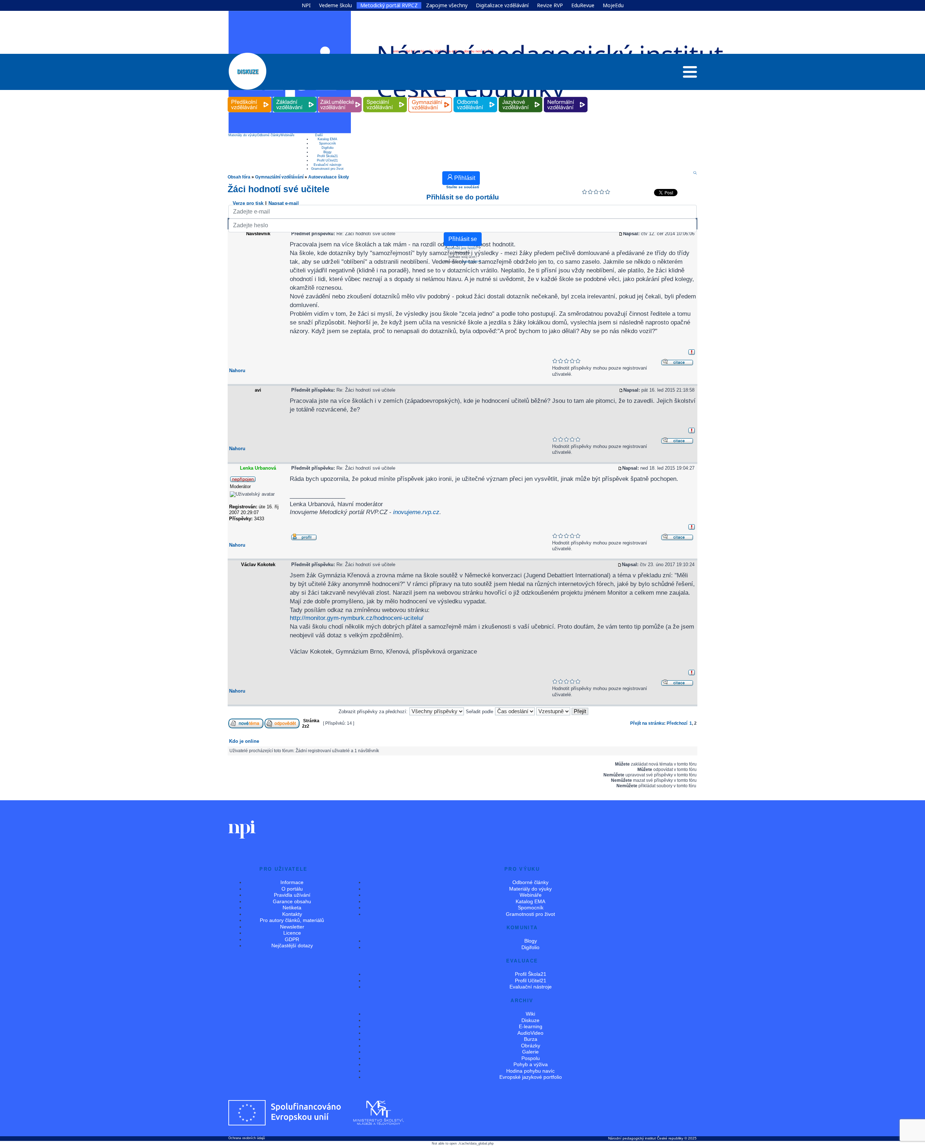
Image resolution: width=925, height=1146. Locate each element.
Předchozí (677, 723)
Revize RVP (550, 5)
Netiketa (292, 907)
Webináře (287, 135)
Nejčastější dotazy (292, 945)
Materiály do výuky (242, 135)
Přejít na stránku (647, 723)
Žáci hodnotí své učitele (279, 189)
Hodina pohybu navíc (530, 1071)
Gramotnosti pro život (327, 169)
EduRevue (582, 5)
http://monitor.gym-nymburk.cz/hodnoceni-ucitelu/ (356, 617)
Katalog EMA (327, 139)
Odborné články (268, 135)
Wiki (530, 1014)
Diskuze (530, 1020)
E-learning (530, 1026)
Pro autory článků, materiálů (292, 920)
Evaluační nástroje (327, 165)
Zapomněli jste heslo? (460, 248)
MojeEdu (613, 5)
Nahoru (237, 370)
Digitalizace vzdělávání (502, 5)
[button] (690, 73)
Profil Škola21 (327, 156)
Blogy (327, 152)
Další (319, 135)
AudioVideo (530, 1033)
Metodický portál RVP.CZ (389, 5)
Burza (530, 1039)
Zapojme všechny (447, 5)
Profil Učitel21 (327, 160)
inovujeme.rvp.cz (416, 512)
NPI (306, 5)
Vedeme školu (335, 5)
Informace (292, 882)
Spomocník (327, 143)
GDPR (292, 939)
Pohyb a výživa (530, 1064)
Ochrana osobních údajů (246, 1138)
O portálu (292, 889)
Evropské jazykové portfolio (530, 1077)
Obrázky (530, 1045)
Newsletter (292, 927)
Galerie (530, 1052)
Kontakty (292, 914)
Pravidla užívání (292, 895)
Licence (292, 933)
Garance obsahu (292, 901)
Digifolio (328, 148)
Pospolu (530, 1058)
